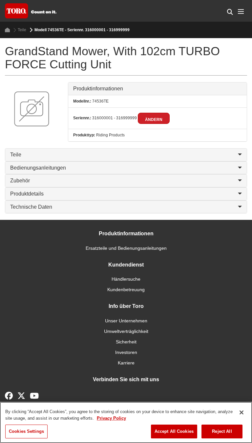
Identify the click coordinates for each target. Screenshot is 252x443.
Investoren (126, 352)
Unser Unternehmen (126, 320)
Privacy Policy (111, 418)
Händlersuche (126, 279)
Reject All (222, 431)
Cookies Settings (26, 431)
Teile (22, 30)
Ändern (153, 119)
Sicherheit (126, 341)
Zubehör (20, 180)
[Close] (241, 412)
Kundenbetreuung (126, 289)
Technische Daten (31, 207)
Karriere (126, 362)
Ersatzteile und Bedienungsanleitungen (126, 248)
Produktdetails (27, 194)
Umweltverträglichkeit (126, 331)
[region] (126, 422)
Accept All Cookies (174, 431)
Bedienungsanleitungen (38, 168)
